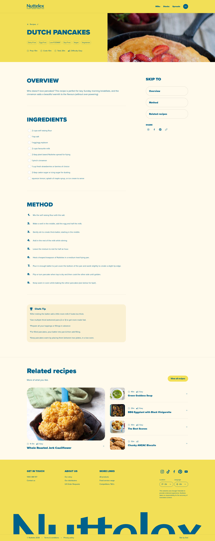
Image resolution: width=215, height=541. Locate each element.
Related (158, 114)
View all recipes (178, 378)
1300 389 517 (32, 477)
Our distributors (71, 480)
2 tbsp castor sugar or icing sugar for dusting (51, 172)
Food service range (107, 480)
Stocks (166, 6)
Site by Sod (183, 537)
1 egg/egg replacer (40, 142)
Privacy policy (69, 537)
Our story (68, 477)
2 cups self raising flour (42, 130)
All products (104, 477)
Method (153, 102)
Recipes (33, 24)
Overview (154, 91)
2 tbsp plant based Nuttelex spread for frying (51, 154)
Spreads (176, 6)
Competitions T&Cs (107, 484)
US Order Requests (72, 484)
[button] (185, 6)
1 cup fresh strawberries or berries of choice (50, 166)
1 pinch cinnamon (39, 160)
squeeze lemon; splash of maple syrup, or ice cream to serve (58, 178)
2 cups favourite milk (41, 148)
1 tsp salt (35, 136)
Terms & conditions (51, 537)
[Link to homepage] (35, 6)
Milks (157, 6)
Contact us (31, 480)
